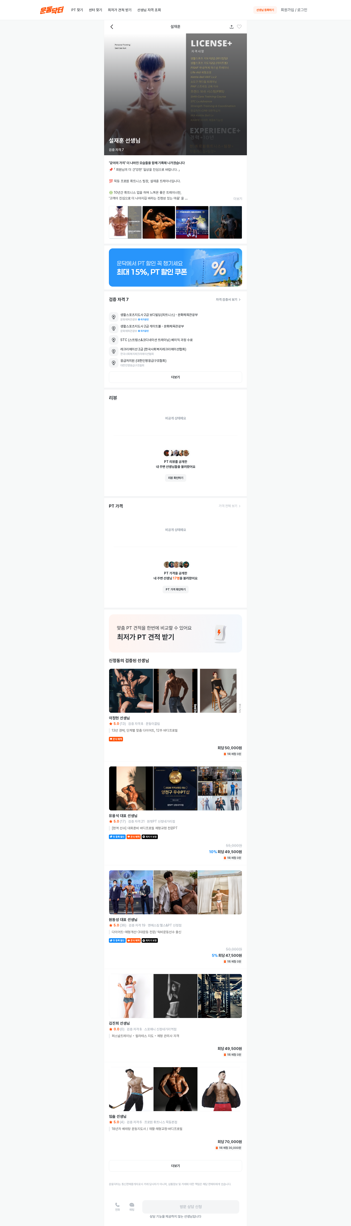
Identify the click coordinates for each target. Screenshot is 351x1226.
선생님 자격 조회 (149, 10)
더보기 (238, 199)
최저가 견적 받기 (120, 10)
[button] (239, 27)
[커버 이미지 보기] (175, 94)
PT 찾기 (77, 10)
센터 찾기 (95, 10)
